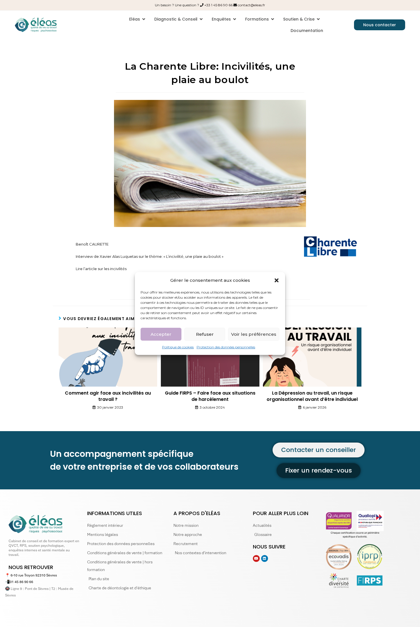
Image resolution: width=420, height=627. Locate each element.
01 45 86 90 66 (21, 582)
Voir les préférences (253, 334)
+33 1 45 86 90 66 (218, 5)
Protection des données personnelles (226, 347)
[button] (276, 280)
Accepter (161, 334)
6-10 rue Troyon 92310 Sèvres (34, 575)
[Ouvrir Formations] (272, 19)
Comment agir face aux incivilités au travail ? (108, 396)
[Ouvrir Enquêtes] (234, 19)
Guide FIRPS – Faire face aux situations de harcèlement (210, 396)
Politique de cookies (178, 347)
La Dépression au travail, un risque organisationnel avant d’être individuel (312, 396)
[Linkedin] (264, 558)
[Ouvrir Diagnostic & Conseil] (201, 19)
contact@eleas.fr (251, 5)
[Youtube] (256, 558)
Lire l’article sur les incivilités (101, 268)
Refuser (205, 334)
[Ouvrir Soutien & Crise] (318, 19)
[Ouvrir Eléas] (143, 19)
